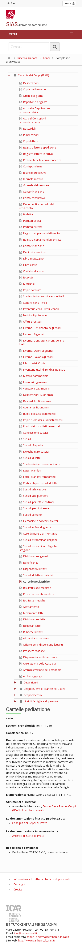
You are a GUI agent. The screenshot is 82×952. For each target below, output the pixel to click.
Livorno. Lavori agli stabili (38, 357)
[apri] (15, 682)
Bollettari (28, 214)
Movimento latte (33, 613)
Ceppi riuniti (30, 682)
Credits (17, 889)
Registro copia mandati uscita (41, 233)
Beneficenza (30, 562)
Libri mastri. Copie (33, 363)
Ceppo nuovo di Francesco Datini (44, 689)
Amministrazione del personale (41, 670)
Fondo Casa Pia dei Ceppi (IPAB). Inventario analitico (44, 808)
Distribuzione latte (34, 619)
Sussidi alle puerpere (35, 496)
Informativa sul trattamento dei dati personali (41, 879)
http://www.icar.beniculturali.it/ (36, 940)
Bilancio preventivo (34, 172)
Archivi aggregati (32, 676)
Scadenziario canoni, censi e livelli (43, 296)
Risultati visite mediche (36, 588)
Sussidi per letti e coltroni (38, 502)
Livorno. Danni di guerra (37, 350)
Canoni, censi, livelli (34, 302)
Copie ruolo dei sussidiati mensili (42, 420)
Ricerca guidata (27, 58)
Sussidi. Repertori (33, 445)
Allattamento (30, 607)
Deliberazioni (30, 83)
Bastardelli (29, 128)
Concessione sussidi (35, 432)
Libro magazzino (33, 258)
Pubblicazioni (30, 135)
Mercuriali (28, 284)
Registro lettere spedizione (39, 147)
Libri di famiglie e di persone (40, 701)
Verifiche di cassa (33, 271)
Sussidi (26, 439)
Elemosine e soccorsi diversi (40, 521)
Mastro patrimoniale (35, 376)
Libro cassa (29, 265)
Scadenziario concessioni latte (41, 464)
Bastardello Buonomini (36, 401)
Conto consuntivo (33, 198)
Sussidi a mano (32, 514)
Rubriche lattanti (32, 632)
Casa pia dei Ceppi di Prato (29, 823)
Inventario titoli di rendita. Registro (43, 369)
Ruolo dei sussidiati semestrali (41, 426)
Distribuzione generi (35, 556)
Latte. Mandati (31, 470)
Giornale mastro (32, 179)
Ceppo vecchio (32, 695)
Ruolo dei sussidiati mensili (39, 414)
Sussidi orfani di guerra (36, 527)
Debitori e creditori (34, 252)
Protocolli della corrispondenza (41, 160)
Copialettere (30, 141)
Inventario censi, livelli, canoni (40, 309)
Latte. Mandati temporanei (39, 477)
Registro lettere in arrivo (37, 154)
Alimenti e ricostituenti (36, 638)
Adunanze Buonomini (36, 407)
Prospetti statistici (33, 651)
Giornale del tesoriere (36, 185)
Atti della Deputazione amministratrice (34, 110)
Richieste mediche (33, 600)
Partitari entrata (32, 227)
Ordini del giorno (32, 95)
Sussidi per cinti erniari (36, 508)
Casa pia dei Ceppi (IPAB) (33, 75)
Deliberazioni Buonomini (37, 395)
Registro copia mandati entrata (41, 239)
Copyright (19, 884)
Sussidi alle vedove (34, 489)
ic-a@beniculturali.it (26, 933)
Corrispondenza (32, 166)
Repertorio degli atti (34, 102)
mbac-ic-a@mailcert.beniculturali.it (48, 937)
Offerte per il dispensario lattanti (42, 644)
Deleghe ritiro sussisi (35, 451)
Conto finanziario (33, 191)
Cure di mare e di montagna (40, 533)
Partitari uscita (31, 220)
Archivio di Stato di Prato (28, 836)
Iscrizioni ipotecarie (34, 315)
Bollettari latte (31, 625)
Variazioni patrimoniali (36, 388)
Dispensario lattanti (34, 569)
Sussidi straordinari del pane (40, 540)
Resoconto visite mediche (38, 594)
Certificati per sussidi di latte (40, 483)
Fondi (46, 58)
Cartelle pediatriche (36, 581)
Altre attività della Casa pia (39, 663)
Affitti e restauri (32, 321)
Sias (13, 3)
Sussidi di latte (31, 458)
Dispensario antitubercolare (39, 657)
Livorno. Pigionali (33, 334)
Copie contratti (31, 290)
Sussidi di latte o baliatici (37, 575)
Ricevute (28, 277)
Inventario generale (34, 382)
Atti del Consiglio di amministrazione (33, 120)
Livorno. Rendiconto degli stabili (42, 328)
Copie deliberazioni (34, 89)
